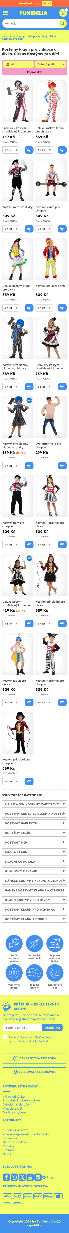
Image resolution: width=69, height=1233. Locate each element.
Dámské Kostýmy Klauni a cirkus (34, 881)
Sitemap (9, 1150)
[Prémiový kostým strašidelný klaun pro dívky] (51, 338)
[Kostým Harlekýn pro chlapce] (51, 654)
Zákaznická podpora (37, 1058)
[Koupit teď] (29, 150)
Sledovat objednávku (37, 1072)
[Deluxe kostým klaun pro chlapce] (51, 101)
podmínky (32, 1041)
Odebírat (52, 1027)
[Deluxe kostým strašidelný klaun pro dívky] (17, 575)
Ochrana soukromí (16, 1142)
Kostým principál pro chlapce (16, 761)
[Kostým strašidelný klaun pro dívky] (17, 417)
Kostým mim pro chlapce (13, 524)
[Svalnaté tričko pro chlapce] (51, 417)
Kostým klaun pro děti (50, 286)
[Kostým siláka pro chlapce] (51, 180)
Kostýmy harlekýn (21, 823)
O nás (7, 1154)
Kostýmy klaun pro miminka (30, 909)
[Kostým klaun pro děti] (51, 259)
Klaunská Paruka (20, 861)
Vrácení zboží (12, 1108)
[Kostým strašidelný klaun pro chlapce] (17, 338)
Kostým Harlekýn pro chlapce (50, 682)
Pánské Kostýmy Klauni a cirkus (33, 890)
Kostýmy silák (17, 833)
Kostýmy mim (16, 842)
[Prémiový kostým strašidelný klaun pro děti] (17, 101)
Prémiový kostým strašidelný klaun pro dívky (50, 366)
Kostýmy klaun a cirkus (26, 919)
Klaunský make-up (21, 871)
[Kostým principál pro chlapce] (17, 733)
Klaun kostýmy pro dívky (27, 900)
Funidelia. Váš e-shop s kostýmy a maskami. (33, 13)
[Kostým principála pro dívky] (51, 575)
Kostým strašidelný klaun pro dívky (15, 445)
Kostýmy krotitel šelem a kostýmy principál (36, 814)
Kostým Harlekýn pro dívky (50, 524)
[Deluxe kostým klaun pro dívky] (17, 259)
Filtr (14, 64)
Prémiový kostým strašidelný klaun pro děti (16, 129)
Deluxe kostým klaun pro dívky (16, 287)
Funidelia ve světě (15, 1130)
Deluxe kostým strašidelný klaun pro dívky (16, 603)
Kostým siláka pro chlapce (48, 208)
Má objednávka (14, 1096)
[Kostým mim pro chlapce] (17, 496)
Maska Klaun (16, 852)
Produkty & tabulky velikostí (22, 1100)
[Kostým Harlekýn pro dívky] (51, 496)
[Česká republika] (6, 1177)
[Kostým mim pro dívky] (17, 180)
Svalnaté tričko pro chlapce (48, 445)
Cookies (8, 1146)
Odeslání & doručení (17, 1104)
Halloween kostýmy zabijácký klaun (36, 804)
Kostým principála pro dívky (50, 603)
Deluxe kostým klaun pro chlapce (50, 129)
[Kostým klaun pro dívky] (17, 654)
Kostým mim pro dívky (17, 207)
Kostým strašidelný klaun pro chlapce (15, 366)
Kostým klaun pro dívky (14, 682)
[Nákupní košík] (63, 13)
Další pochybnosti (15, 1112)
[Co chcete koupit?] (5, 13)
